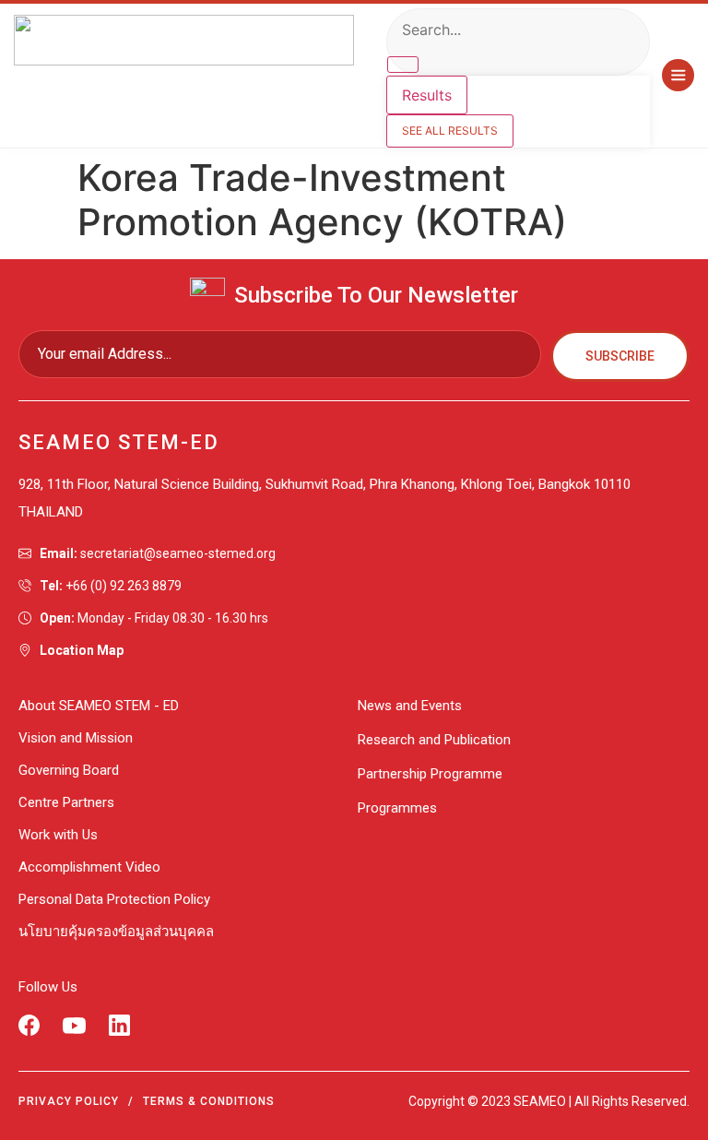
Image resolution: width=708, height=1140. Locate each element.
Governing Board (68, 770)
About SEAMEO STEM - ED (98, 705)
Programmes (397, 808)
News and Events (410, 705)
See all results (450, 130)
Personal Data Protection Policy (114, 899)
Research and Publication (434, 739)
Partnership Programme (430, 774)
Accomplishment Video (89, 867)
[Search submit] (403, 64)
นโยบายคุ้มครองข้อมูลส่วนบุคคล (116, 931)
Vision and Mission (75, 738)
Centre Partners (66, 802)
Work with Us (58, 834)
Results (427, 95)
